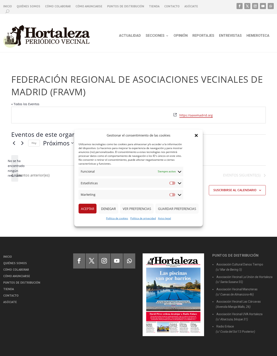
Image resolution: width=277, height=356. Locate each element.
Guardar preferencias (177, 209)
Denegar (108, 209)
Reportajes (203, 36)
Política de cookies (117, 218)
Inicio (7, 6)
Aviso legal (164, 218)
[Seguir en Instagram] (255, 6)
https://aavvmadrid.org (196, 115)
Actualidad (130, 36)
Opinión (181, 36)
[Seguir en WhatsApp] (271, 6)
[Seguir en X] (247, 6)
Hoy (34, 143)
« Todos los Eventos (25, 104)
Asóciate (191, 6)
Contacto (172, 6)
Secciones (155, 36)
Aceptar (87, 209)
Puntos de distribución (125, 6)
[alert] (14, 168)
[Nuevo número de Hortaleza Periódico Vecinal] (173, 294)
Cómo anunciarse (89, 6)
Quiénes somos (28, 6)
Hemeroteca (257, 36)
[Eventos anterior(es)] (13, 143)
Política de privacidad (143, 218)
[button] (196, 135)
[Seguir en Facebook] (240, 6)
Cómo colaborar (58, 6)
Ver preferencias (137, 209)
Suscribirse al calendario (234, 190)
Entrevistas (230, 36)
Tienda (154, 6)
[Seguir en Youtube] (263, 6)
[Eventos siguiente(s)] (22, 143)
